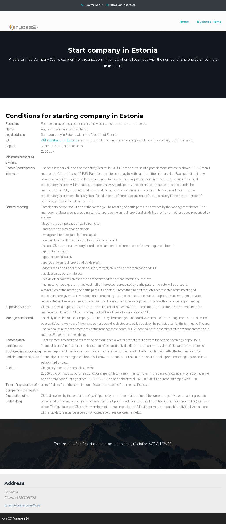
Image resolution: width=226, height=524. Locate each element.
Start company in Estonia (21, 22)
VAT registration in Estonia (59, 140)
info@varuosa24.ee (122, 5)
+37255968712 (93, 5)
